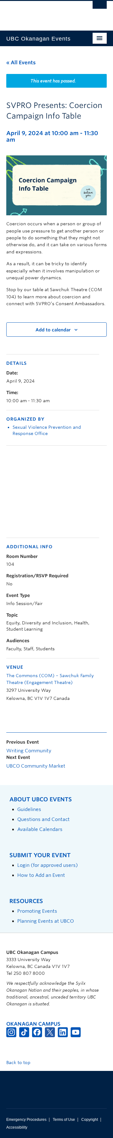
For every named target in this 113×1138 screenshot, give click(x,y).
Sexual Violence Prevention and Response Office (47, 430)
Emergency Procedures (26, 1119)
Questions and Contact (43, 819)
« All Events (21, 63)
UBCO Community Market (35, 766)
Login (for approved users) (47, 865)
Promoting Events (37, 911)
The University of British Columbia (41, 13)
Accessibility (16, 1127)
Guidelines (29, 809)
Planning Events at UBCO (45, 921)
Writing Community (28, 751)
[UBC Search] (100, 8)
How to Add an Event (41, 875)
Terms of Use (64, 1119)
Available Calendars (39, 829)
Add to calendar (53, 329)
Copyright (89, 1119)
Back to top (19, 1062)
